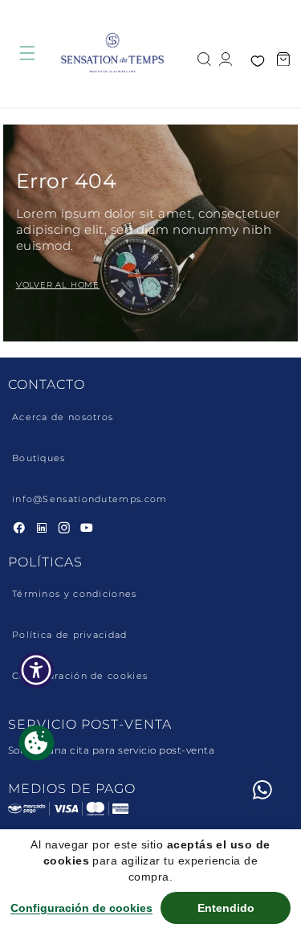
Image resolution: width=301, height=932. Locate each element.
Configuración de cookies (80, 676)
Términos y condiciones (74, 594)
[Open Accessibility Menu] (36, 670)
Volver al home (58, 285)
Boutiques (39, 458)
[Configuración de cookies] (36, 743)
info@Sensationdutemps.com (90, 499)
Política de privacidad (70, 635)
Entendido (225, 907)
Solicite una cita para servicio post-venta (111, 750)
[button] (204, 57)
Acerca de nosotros (62, 417)
